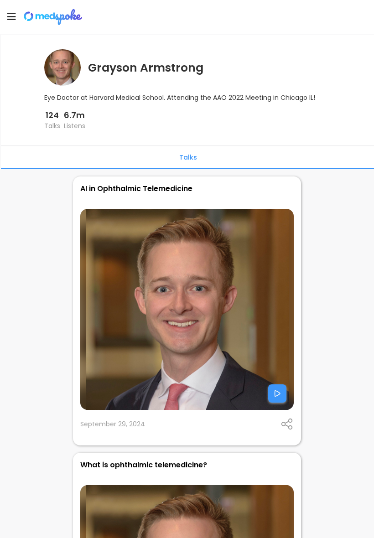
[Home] (57, 17)
